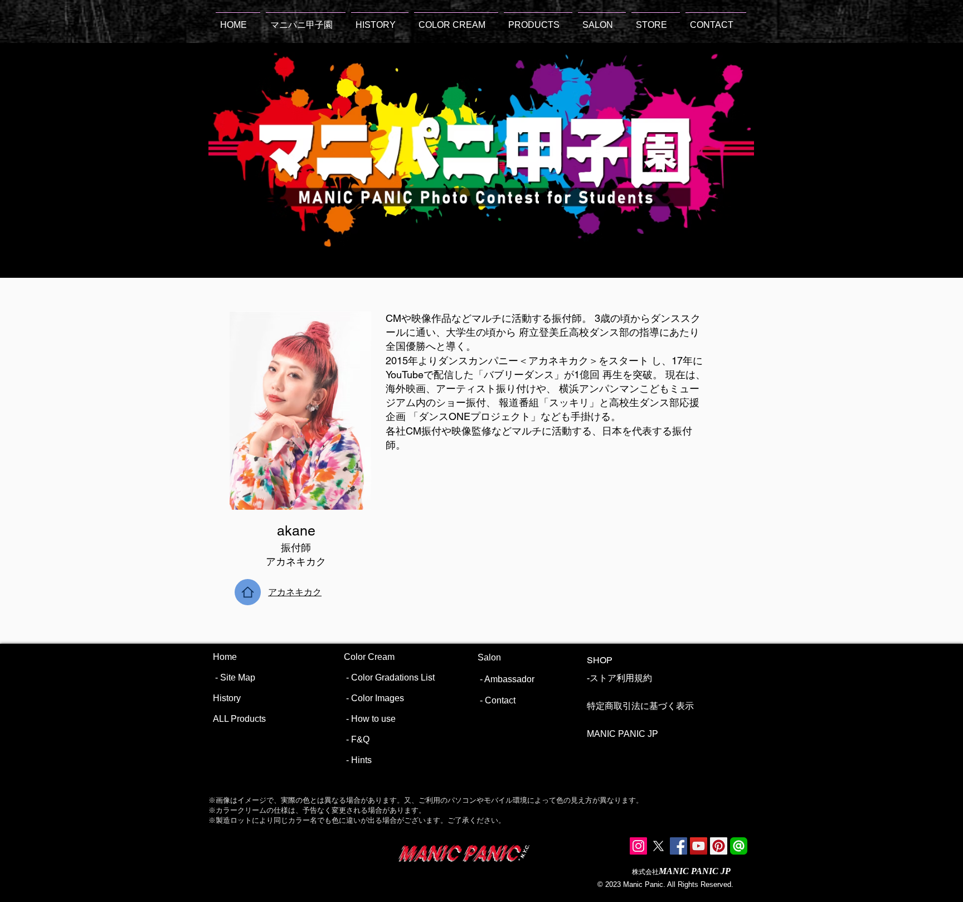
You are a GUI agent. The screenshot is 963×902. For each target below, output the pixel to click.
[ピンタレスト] (718, 846)
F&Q (360, 739)
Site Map (237, 677)
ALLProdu (234, 718)
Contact (500, 700)
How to (365, 718)
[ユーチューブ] (698, 846)
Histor (224, 698)
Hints (361, 760)
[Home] (248, 592)
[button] (456, 19)
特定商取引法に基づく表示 (640, 706)
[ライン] (738, 846)
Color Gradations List (393, 677)
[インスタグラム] (638, 846)
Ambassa (503, 679)
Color (356, 657)
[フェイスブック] (678, 846)
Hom (222, 657)
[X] (658, 846)
